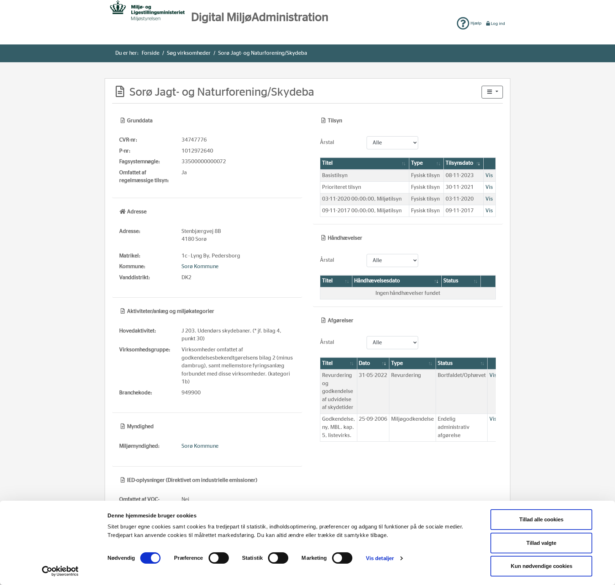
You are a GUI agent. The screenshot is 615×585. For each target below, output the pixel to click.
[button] (492, 92)
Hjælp (475, 23)
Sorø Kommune (200, 266)
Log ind (498, 23)
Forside (150, 53)
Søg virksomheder (189, 53)
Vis (489, 175)
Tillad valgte (541, 543)
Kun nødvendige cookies (541, 566)
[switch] (219, 558)
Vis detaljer (380, 558)
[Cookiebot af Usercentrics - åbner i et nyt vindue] (60, 571)
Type (417, 163)
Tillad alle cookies (541, 519)
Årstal (327, 142)
